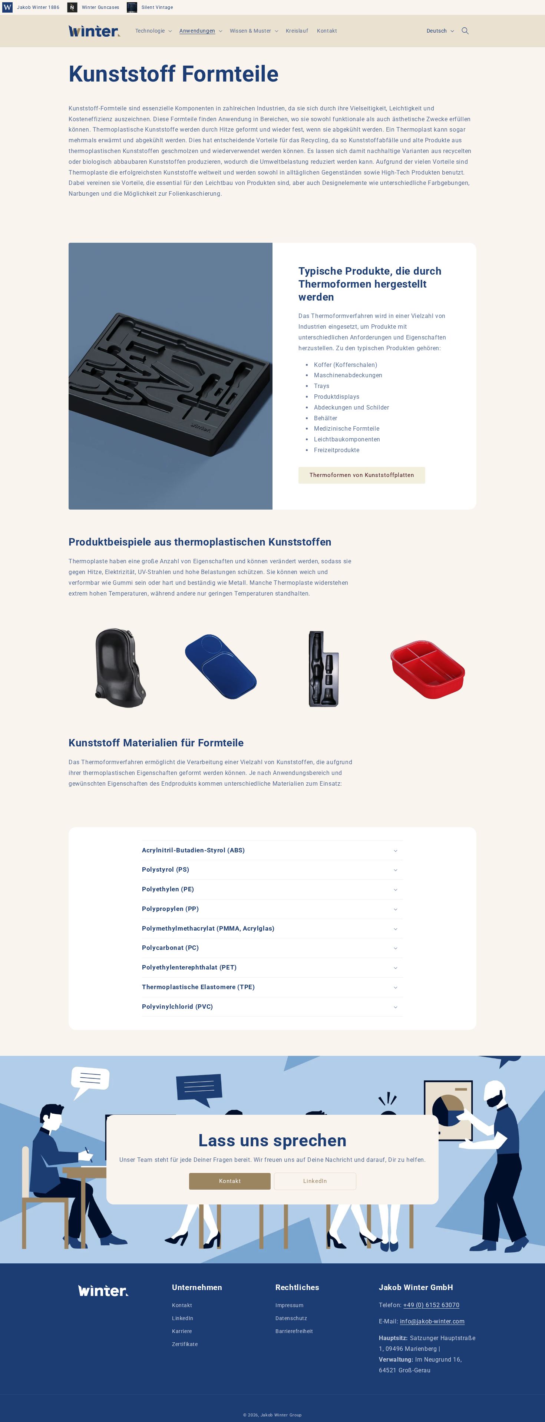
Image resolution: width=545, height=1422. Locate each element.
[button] (153, 31)
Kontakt (230, 1181)
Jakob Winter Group (281, 1415)
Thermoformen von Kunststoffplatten (362, 475)
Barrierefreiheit (294, 1331)
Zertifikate (185, 1344)
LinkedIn (315, 1181)
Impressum (289, 1305)
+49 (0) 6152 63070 (431, 1305)
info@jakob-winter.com (432, 1321)
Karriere (182, 1331)
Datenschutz (291, 1318)
